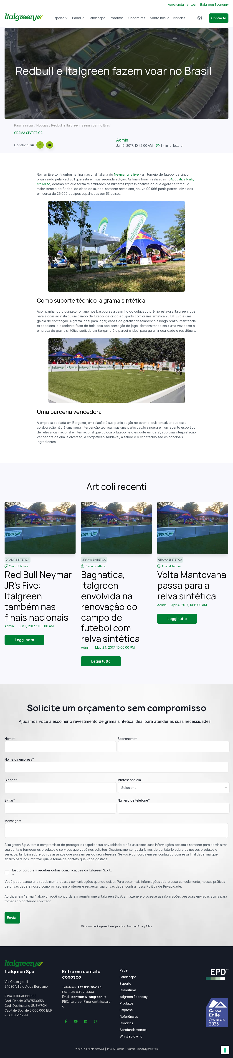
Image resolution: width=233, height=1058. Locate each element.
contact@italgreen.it (88, 997)
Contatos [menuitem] (126, 1023)
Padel (76, 18)
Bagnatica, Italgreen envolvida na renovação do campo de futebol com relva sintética (110, 606)
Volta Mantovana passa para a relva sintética (191, 585)
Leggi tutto (24, 640)
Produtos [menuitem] (126, 1003)
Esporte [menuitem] (125, 983)
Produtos (117, 18)
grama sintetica (28, 133)
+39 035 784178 (89, 987)
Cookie (120, 1048)
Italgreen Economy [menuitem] (134, 996)
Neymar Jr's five (126, 174)
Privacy (111, 1048)
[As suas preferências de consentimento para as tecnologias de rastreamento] (225, 1050)
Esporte (58, 18)
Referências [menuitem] (129, 1016)
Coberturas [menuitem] (128, 990)
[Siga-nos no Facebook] (65, 1021)
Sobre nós (158, 18)
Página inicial (23, 125)
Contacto (218, 18)
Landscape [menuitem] (128, 977)
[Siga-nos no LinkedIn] (85, 1021)
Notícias (42, 125)
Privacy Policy (144, 926)
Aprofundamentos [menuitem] (133, 1029)
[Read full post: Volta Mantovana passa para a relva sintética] (192, 528)
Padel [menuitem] (124, 970)
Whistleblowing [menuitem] (131, 1036)
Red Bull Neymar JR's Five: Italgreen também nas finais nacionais (38, 595)
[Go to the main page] (24, 18)
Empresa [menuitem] (126, 1010)
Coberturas (136, 18)
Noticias (179, 18)
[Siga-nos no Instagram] (95, 1021)
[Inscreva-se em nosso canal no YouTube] (75, 1021)
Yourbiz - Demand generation (142, 1048)
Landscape (97, 18)
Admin (122, 140)
